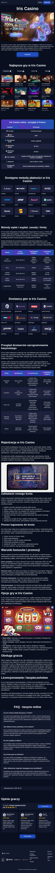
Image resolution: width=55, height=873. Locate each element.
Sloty (46, 71)
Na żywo (19, 71)
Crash (33, 71)
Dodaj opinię (45, 806)
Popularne (6, 71)
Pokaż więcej (27, 836)
